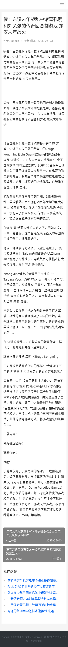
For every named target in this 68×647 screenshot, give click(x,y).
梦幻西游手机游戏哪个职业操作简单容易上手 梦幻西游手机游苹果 (33, 580)
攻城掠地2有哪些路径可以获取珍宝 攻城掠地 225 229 (33, 586)
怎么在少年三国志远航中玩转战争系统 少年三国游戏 (33, 593)
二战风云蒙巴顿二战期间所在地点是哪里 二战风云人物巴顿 (33, 605)
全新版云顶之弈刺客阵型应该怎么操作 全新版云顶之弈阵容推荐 (33, 599)
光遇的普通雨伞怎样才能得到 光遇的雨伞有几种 (33, 611)
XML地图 (37, 641)
